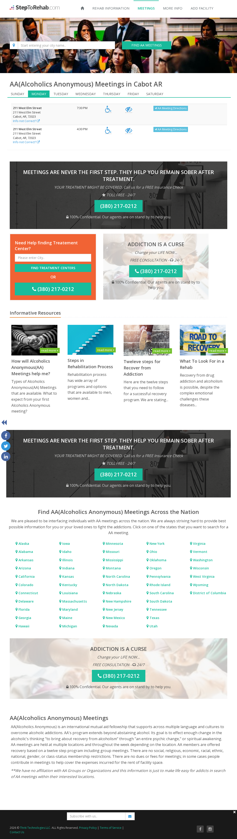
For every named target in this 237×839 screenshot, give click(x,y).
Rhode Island (159, 585)
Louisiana (69, 593)
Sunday (17, 94)
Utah (153, 626)
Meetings (146, 8)
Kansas (67, 576)
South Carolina (161, 593)
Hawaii (23, 626)
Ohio (153, 551)
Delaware (26, 601)
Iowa (65, 543)
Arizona (24, 568)
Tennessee (158, 609)
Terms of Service (111, 828)
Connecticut (28, 593)
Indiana (68, 568)
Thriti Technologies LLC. (35, 828)
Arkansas (25, 560)
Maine (66, 618)
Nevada (111, 626)
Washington (202, 560)
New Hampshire (118, 601)
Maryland (69, 609)
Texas (154, 618)
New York (157, 543)
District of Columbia (209, 593)
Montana (113, 568)
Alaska (23, 543)
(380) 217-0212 (55, 288)
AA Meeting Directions (172, 108)
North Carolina (117, 576)
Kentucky (69, 585)
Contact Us (17, 832)
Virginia (199, 543)
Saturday (154, 94)
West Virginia (203, 576)
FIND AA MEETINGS (146, 45)
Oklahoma (157, 560)
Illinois (67, 560)
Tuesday (60, 94)
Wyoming (200, 585)
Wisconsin (200, 568)
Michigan (69, 626)
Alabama (25, 551)
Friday (133, 94)
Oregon (155, 568)
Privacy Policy (88, 828)
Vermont (199, 551)
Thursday (111, 94)
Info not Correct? (25, 121)
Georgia (24, 618)
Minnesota (114, 543)
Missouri (112, 551)
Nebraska (113, 593)
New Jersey (114, 609)
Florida (24, 609)
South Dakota (160, 601)
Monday (38, 94)
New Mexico (115, 618)
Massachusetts (74, 601)
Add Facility (202, 8)
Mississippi (114, 560)
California (26, 576)
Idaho (66, 551)
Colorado (25, 585)
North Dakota (116, 585)
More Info (172, 8)
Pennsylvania (160, 576)
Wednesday (85, 94)
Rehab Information (110, 8)
